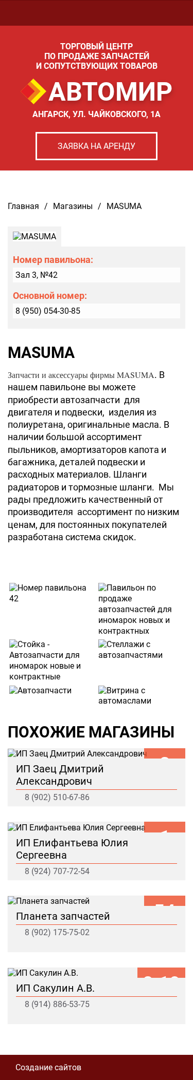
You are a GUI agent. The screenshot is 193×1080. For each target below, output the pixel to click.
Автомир (110, 92)
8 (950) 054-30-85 (47, 311)
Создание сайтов (48, 1067)
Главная (23, 206)
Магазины (73, 206)
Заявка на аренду (96, 146)
